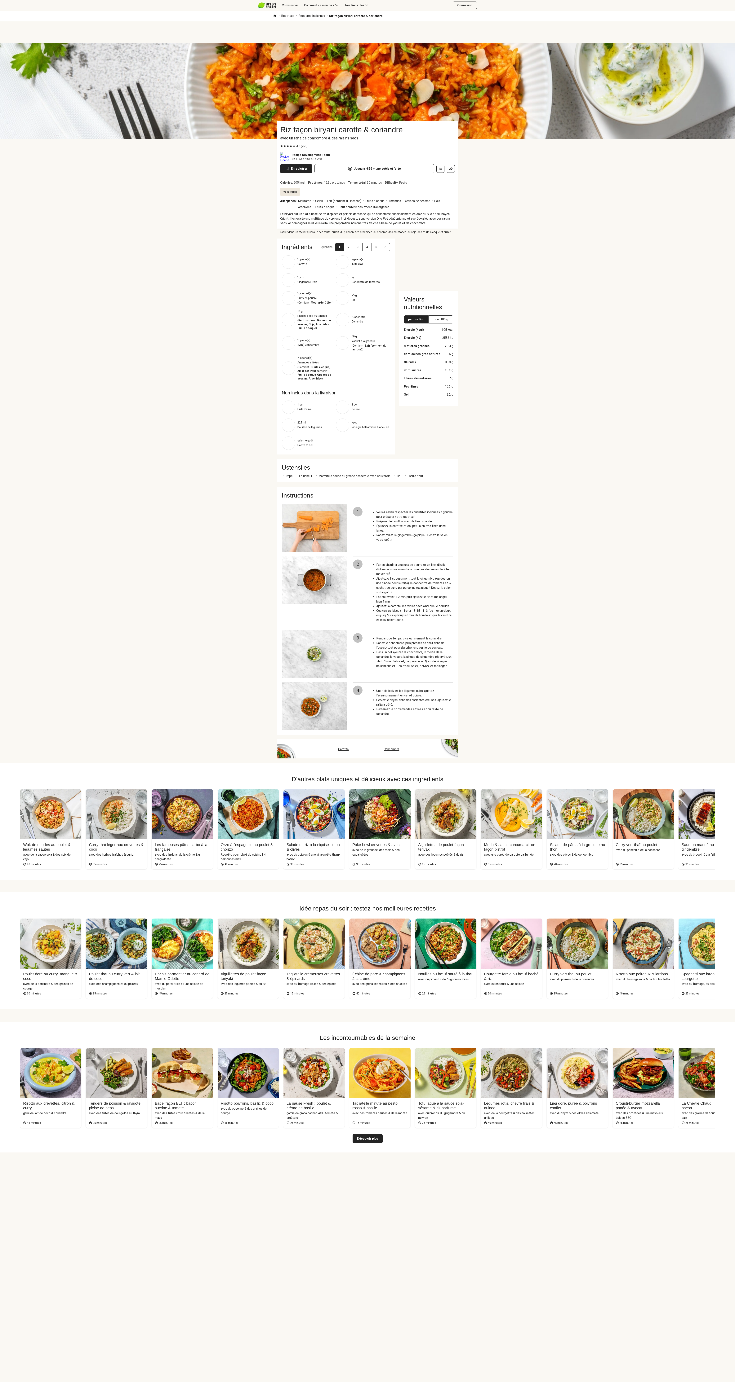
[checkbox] (281, 146)
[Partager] (451, 169)
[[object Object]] (440, 169)
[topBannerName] (367, 32)
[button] (339, 247)
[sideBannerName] (428, 262)
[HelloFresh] (267, 5)
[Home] (274, 16)
